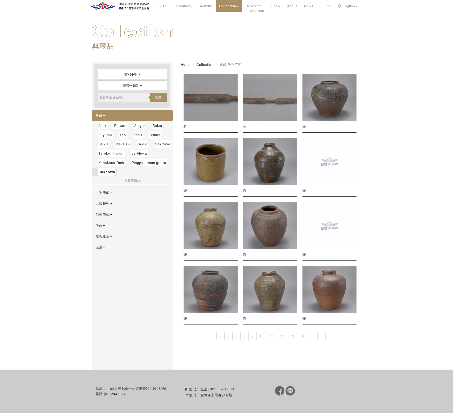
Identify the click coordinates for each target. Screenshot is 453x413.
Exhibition (182, 6)
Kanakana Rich (111, 162)
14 (302, 336)
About (292, 6)
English (348, 6)
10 (262, 336)
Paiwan (120, 125)
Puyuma (105, 134)
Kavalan (123, 144)
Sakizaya (162, 144)
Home (186, 64)
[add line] (290, 390)
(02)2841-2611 (116, 393)
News (308, 6)
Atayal (139, 125)
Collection (227, 6)
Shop (275, 6)
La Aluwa (139, 153)
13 (292, 336)
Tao (123, 134)
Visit (163, 6)
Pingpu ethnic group (149, 162)
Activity (206, 6)
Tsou (138, 134)
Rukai (157, 125)
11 (272, 336)
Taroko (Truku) (111, 153)
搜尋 (158, 97)
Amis (102, 125)
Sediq (142, 144)
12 (282, 336)
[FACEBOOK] (280, 390)
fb (329, 6)
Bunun (155, 134)
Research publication (255, 8)
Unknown (106, 171)
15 (312, 336)
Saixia (103, 144)
